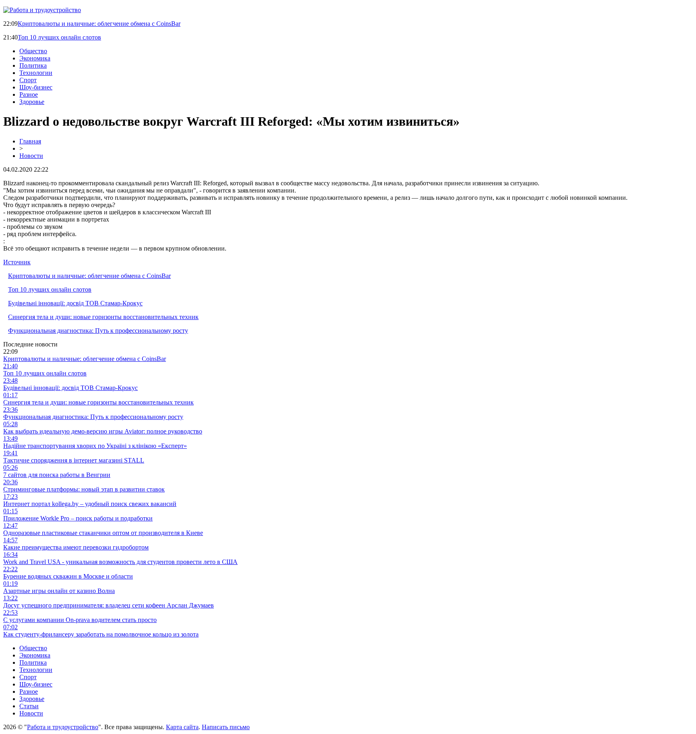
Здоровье (31, 101)
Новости (31, 155)
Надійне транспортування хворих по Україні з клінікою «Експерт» (95, 445)
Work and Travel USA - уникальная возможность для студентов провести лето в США (120, 561)
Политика (33, 65)
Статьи (29, 706)
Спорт (28, 80)
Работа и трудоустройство (62, 727)
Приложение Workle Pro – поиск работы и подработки (78, 518)
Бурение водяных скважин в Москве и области (68, 576)
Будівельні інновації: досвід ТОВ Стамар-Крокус (75, 303)
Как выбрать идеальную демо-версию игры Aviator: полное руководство (102, 431)
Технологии (35, 72)
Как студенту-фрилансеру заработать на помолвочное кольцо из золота (101, 634)
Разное (28, 94)
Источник (17, 262)
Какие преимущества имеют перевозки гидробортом (76, 547)
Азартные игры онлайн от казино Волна (59, 590)
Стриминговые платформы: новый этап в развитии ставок (84, 489)
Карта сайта (182, 727)
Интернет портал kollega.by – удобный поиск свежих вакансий (89, 503)
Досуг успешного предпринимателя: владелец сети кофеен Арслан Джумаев (108, 605)
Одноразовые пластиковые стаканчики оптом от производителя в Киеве (103, 532)
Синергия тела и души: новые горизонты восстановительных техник (103, 316)
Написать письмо (226, 727)
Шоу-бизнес (35, 87)
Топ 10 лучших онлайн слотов (59, 37)
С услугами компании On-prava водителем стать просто (80, 619)
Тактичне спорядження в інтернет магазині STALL (73, 460)
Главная (30, 141)
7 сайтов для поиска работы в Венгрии (56, 474)
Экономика (34, 58)
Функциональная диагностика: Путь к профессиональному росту (98, 330)
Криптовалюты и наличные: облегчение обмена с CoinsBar (99, 23)
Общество (33, 51)
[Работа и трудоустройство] (42, 9)
